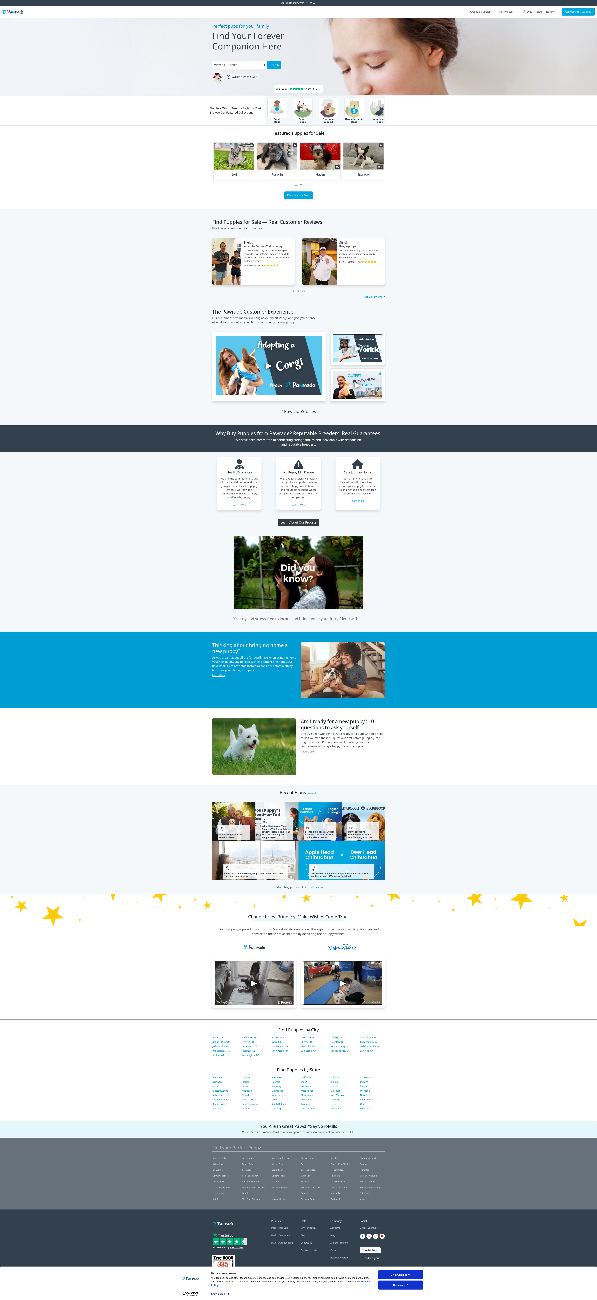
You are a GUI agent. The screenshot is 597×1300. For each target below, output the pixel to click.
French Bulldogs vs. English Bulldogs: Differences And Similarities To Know (319, 834)
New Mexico (337, 1095)
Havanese (335, 1175)
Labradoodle (218, 1181)
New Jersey (307, 1095)
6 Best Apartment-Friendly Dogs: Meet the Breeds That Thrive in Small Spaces (253, 875)
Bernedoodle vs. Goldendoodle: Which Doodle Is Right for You (360, 834)
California (306, 1077)
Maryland (365, 1086)
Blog (539, 11)
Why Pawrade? (308, 1227)
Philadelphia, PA (221, 1050)
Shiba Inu (364, 1193)
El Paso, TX (306, 1041)
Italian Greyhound (368, 1175)
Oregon (335, 1099)
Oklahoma (306, 1099)
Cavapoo (364, 1164)
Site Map (305, 1250)
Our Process (506, 11)
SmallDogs (277, 120)
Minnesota (277, 1090)
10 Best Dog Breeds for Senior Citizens (231, 836)
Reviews (551, 11)
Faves (527, 11)
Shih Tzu (216, 1199)
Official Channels (369, 1227)
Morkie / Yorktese (339, 1187)
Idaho (304, 1081)
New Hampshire (280, 1095)
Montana (365, 1090)
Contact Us (306, 1242)
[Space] (222, 1223)
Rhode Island (219, 1103)
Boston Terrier (278, 1164)
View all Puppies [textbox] (225, 65)
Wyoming (365, 1108)
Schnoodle (335, 1193)
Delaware (217, 1081)
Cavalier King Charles (340, 1164)
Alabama (217, 1077)
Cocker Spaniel (278, 1169)
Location (315, 1250)
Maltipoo (305, 1181)
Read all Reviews (372, 296)
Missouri (335, 1090)
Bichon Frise (218, 1164)
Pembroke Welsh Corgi (370, 1187)
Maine (334, 1086)
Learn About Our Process (298, 522)
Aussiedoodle (248, 1158)
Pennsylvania (367, 1099)
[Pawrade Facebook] (363, 1236)
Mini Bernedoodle (339, 1181)
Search (274, 65)
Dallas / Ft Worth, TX (223, 1041)
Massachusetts (220, 1090)
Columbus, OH (368, 1037)
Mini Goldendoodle (221, 1187)
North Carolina (220, 1099)
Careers (334, 1250)
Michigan (247, 1090)
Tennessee (306, 1103)
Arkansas (276, 1077)
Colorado (335, 1077)
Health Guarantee (280, 1235)
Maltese (275, 1181)
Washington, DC (250, 1055)
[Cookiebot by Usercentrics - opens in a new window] (190, 1294)
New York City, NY (340, 1046)
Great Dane (306, 1175)
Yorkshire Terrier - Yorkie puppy (263, 246)
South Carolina (250, 1103)
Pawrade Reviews (314, 887)
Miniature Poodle (279, 1187)
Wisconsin (336, 1108)
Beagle (334, 1158)
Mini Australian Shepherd (253, 1187)
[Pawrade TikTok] (376, 1236)
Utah (362, 1103)
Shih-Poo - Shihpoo (251, 1199)
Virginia (246, 1108)
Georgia (275, 1081)
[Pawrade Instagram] (369, 1236)
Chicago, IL (336, 1037)
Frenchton (365, 1169)
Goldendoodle (278, 1175)
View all (312, 793)
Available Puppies (480, 11)
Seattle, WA (218, 1055)
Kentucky (276, 1086)
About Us (335, 1227)
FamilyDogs (303, 120)
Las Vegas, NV (249, 1046)
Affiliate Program (339, 1242)
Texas (333, 1103)
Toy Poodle (336, 1199)
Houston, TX (337, 1041)
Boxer (303, 1164)
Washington (277, 1108)
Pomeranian (218, 1193)
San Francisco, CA (340, 1050)
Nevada (246, 1095)
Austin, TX (217, 1037)
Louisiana (306, 1086)
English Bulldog (308, 1169)
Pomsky (246, 1193)
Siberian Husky (278, 1199)
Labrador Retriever (250, 1181)
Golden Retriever (250, 1175)
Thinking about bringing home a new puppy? (250, 648)
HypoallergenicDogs (354, 120)
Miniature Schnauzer (310, 1187)
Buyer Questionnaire (282, 1242)
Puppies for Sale (298, 195)
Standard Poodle (309, 1199)
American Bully (219, 1158)
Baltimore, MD (250, 1037)
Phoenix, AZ (248, 1050)
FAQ (303, 1235)
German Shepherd (221, 1175)
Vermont (217, 1108)
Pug (273, 1193)
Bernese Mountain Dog (370, 1158)
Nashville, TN (308, 1046)
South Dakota (278, 1103)
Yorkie (363, 1199)
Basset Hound (307, 1158)
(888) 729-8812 (582, 11)
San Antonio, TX (279, 1050)
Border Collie (248, 1164)
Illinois (334, 1081)
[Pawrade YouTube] (382, 1236)
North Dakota (249, 1099)
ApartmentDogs (379, 120)
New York (365, 1095)
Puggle (304, 1193)
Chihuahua (218, 1169)
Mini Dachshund (367, 1181)
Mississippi (307, 1090)
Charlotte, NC (308, 1037)
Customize (399, 1285)
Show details (218, 1294)
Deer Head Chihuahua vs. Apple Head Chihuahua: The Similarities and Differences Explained (339, 875)
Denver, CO (248, 1041)
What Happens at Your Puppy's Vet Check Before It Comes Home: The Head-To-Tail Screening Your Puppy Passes (276, 832)
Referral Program (339, 1257)
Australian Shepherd (280, 1158)
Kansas (245, 1086)
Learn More (239, 504)
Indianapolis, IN (368, 1041)
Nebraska (217, 1095)
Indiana (364, 1081)
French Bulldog (338, 1169)
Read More (218, 675)
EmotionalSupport (328, 120)
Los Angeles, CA (280, 1046)
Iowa (215, 1086)
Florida (245, 1081)
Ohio (274, 1099)
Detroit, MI (277, 1041)
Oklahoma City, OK (370, 1046)
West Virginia (308, 1108)
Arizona (246, 1077)
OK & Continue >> (401, 1274)
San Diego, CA (308, 1050)
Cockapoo (246, 1169)
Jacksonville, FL (220, 1046)
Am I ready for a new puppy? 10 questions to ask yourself (337, 724)
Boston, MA (277, 1037)
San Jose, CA (366, 1050)
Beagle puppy (347, 246)
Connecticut (366, 1077)
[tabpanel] (233, 162)
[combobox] (238, 64)
